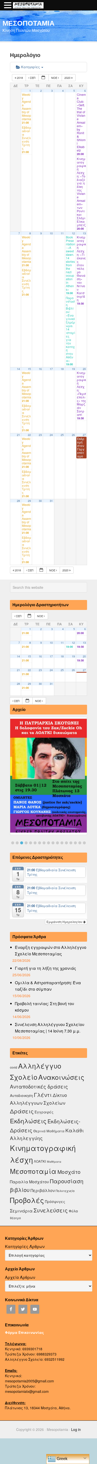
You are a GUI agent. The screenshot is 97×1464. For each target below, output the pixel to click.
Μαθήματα (54, 1161)
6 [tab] (35, 842)
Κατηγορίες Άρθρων (25, 1246)
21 (18, 435)
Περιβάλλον (43, 1190)
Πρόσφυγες (55, 1201)
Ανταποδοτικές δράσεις (39, 1086)
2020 (67, 78)
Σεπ (32, 78)
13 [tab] (66, 842)
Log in (76, 1429)
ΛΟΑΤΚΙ (40, 1161)
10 (51, 233)
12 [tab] (61, 842)
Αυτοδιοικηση (21, 1095)
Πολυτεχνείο (65, 1191)
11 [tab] (57, 842)
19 (73, 369)
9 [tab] (48, 842)
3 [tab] (21, 842)
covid (13, 1067)
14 (18, 369)
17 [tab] (84, 842)
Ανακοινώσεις (61, 1077)
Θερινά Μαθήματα (48, 1131)
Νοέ (54, 78)
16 (40, 369)
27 (84, 435)
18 (62, 369)
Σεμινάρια (21, 1211)
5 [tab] (30, 842)
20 (84, 369)
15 (29, 369)
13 (84, 233)
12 (73, 233)
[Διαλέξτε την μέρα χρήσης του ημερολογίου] (43, 77)
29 (29, 501)
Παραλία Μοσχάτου (29, 1181)
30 (40, 501)
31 (51, 501)
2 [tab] (17, 842)
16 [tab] (79, 842)
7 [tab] (39, 842)
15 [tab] (75, 842)
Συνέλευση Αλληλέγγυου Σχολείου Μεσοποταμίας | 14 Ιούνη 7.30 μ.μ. (49, 1028)
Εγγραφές (44, 1111)
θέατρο (15, 1218)
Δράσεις (22, 1111)
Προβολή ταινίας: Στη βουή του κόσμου (44, 1007)
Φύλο (73, 1210)
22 (29, 435)
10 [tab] (52, 842)
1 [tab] (12, 842)
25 (62, 435)
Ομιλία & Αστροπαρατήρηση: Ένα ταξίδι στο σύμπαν (48, 986)
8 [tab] (44, 842)
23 (40, 435)
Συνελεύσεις (51, 1210)
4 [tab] (26, 842)
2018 (20, 78)
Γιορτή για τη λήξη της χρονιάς (45, 968)
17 (51, 369)
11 (62, 233)
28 (18, 501)
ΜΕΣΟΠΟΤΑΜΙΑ (28, 23)
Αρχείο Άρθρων (20, 1277)
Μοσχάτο (69, 1171)
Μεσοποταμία (33, 1171)
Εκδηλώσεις (28, 1120)
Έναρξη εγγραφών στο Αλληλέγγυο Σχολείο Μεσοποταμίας (50, 950)
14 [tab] (70, 842)
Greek (61, 1459)
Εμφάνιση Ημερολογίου (65, 922)
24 (51, 435)
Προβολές (27, 1200)
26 (73, 435)
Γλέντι (43, 1094)
